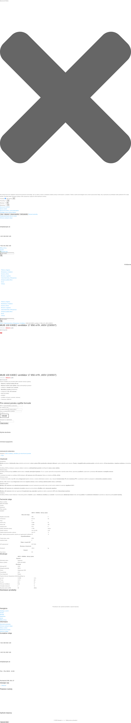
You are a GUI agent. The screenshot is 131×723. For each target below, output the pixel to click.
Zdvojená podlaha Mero (7, 279)
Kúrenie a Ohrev (5, 274)
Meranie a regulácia (6, 276)
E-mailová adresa (4, 409)
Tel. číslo (2, 407)
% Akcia (3, 283)
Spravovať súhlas (4, 722)
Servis (2, 281)
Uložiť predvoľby (24, 214)
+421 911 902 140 (5, 245)
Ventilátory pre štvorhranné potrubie (22, 453)
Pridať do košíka (4, 423)
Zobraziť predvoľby (15, 214)
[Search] (1, 255)
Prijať (2, 214)
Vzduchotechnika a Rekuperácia (9, 277)
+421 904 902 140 (5, 236)
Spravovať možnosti (5, 207)
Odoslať (4, 416)
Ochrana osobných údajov (6, 217)
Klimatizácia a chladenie (7, 272)
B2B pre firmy (3, 248)
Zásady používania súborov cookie (8, 216)
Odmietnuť (6, 214)
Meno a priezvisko (4, 405)
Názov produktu (4, 411)
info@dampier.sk (5, 227)
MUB (6, 453)
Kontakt (2, 249)
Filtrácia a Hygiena (5, 270)
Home (1, 323)
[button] (65, 98)
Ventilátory (22, 323)
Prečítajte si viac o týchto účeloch (8, 212)
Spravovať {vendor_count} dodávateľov (9, 210)
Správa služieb (3, 208)
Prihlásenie (127, 264)
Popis (2, 455)
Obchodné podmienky (5, 624)
